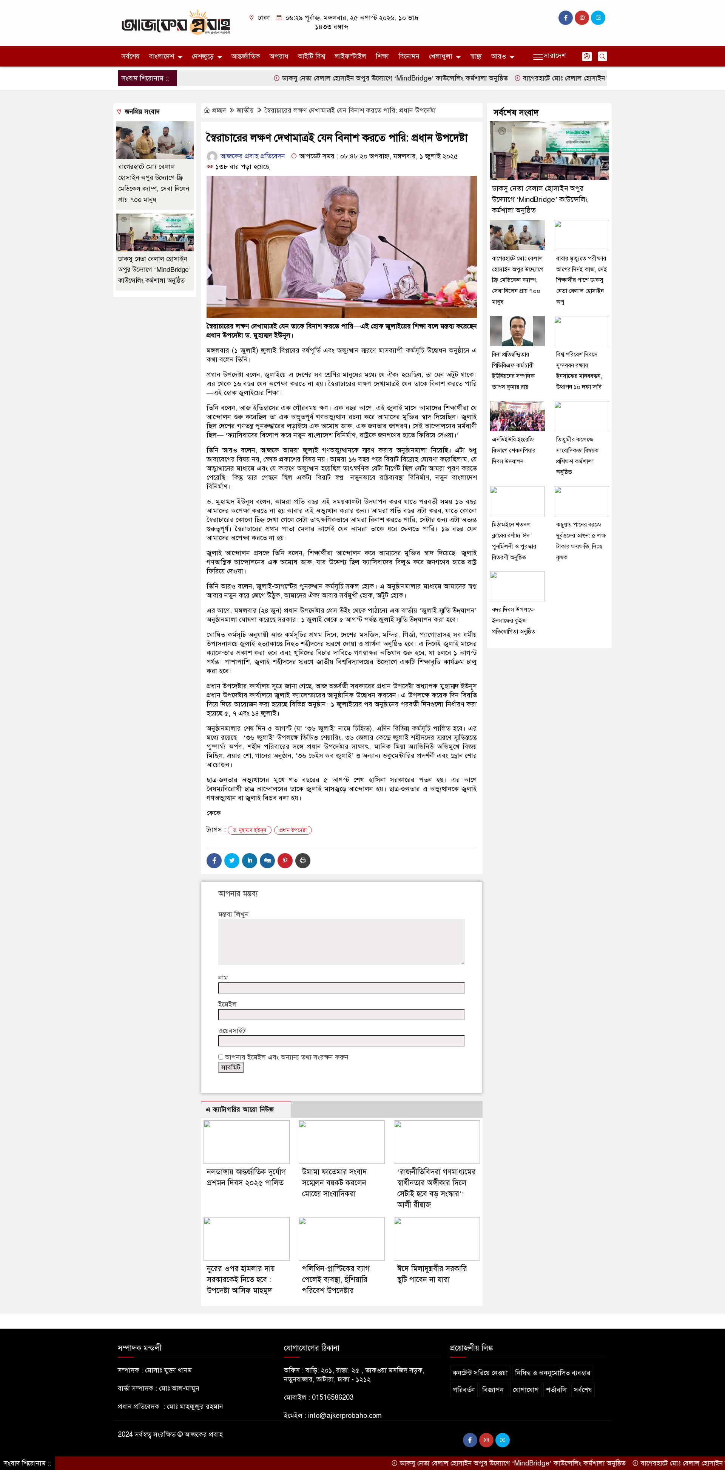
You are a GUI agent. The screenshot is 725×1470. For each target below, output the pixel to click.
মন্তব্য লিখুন (233, 914)
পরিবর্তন (464, 1390)
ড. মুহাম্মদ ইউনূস (249, 830)
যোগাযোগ (526, 1390)
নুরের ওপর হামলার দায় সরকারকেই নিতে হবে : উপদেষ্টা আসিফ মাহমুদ (241, 1279)
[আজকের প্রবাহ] (175, 23)
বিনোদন (409, 56)
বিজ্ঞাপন (494, 1390)
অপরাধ (279, 56)
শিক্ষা (382, 56)
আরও (498, 56)
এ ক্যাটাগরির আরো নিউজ (240, 1110)
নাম (223, 978)
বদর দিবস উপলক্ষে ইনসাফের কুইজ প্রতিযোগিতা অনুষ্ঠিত (513, 620)
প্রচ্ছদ (219, 110)
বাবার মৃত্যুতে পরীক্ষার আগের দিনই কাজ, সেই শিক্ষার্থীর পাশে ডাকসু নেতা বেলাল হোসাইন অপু (581, 280)
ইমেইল (227, 1004)
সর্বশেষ (131, 56)
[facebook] (565, 18)
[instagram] (582, 18)
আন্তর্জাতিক (245, 56)
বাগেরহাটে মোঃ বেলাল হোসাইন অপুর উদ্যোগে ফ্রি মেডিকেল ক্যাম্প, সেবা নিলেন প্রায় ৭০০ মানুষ (517, 280)
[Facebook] (214, 860)
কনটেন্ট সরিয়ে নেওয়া (480, 1373)
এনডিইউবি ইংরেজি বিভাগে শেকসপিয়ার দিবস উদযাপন (513, 450)
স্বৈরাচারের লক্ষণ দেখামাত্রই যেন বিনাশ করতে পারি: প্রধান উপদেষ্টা (350, 110)
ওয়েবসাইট (232, 1031)
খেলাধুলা (440, 56)
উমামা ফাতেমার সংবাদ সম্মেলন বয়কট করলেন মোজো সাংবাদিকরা (334, 1183)
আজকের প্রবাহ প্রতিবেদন (252, 156)
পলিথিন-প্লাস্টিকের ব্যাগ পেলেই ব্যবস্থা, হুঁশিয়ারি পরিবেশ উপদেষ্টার (336, 1279)
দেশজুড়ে (203, 56)
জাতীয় (245, 110)
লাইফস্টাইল (350, 56)
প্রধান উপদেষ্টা (293, 830)
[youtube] (598, 18)
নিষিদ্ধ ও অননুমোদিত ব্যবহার (553, 1373)
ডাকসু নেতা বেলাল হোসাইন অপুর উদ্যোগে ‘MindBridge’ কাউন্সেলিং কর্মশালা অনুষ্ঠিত (353, 78)
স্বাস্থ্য (476, 56)
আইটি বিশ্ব (311, 56)
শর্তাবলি (556, 1390)
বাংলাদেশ (161, 56)
